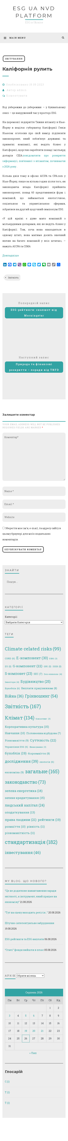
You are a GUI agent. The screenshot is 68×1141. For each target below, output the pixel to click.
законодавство (25, 782)
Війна (14, 696)
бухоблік (16, 753)
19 (26, 1031)
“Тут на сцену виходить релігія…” (26, 912)
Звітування (14, 58)
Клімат (19, 717)
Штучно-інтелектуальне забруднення (29, 923)
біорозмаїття (39, 753)
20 (33, 1031)
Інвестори (12, 682)
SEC (38, 674)
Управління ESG (16, 746)
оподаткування (20, 812)
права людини (20, 819)
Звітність (13, 277)
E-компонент (32, 657)
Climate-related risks (33, 649)
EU (8, 666)
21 (42, 1031)
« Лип (33, 1053)
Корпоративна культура (27, 727)
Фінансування (37, 747)
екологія (47, 761)
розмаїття (15, 826)
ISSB (57, 666)
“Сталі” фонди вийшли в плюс (24, 950)
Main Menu (17, 37)
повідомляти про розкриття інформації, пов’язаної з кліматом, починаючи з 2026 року (34, 161)
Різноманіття (17, 740)
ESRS (53, 658)
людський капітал (25, 805)
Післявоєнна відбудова (43, 733)
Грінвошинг (41, 696)
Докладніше (10, 255)
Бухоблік (12, 688)
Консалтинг (43, 719)
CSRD (10, 658)
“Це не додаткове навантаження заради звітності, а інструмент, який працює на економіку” (31, 896)
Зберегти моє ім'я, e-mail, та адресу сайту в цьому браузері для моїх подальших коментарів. (31, 534)
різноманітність (20, 833)
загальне (42, 771)
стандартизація (31, 842)
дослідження (21, 761)
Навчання (15, 733)
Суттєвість (43, 740)
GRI (47, 666)
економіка (14, 772)
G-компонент (27, 666)
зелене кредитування (25, 798)
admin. (22, 90)
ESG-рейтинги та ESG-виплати (24, 939)
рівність (36, 826)
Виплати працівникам (39, 688)
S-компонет (18, 673)
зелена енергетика (24, 791)
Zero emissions (53, 674)
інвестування (23, 852)
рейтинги (49, 820)
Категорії (11, 616)
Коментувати (17, 95)
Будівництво (36, 681)
